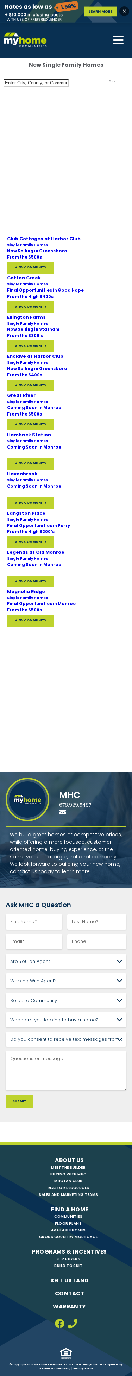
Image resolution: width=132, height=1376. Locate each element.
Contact (69, 1293)
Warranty (69, 1306)
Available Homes (68, 1230)
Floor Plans (68, 1223)
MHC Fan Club (68, 1181)
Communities (68, 1216)
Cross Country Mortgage (68, 1236)
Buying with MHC (68, 1174)
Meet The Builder (68, 1167)
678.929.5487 (75, 805)
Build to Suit (68, 1265)
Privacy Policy (83, 1368)
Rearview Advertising (54, 1368)
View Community (30, 267)
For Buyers (68, 1259)
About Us (69, 1160)
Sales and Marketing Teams (68, 1194)
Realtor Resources (68, 1188)
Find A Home (69, 1209)
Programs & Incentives (69, 1251)
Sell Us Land (69, 1280)
